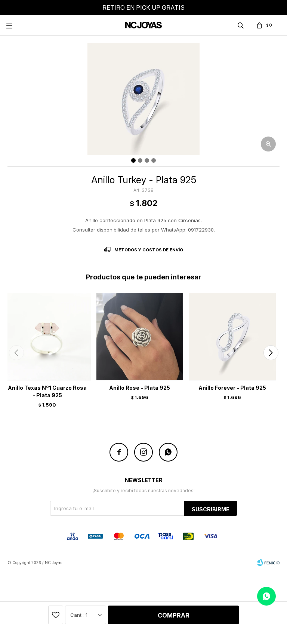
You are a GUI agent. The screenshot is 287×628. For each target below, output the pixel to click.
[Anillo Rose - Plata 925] (139, 336)
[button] (271, 352)
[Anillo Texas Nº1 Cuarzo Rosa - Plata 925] (47, 336)
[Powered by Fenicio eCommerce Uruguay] (268, 562)
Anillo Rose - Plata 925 (139, 388)
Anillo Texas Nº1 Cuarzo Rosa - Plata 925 (47, 391)
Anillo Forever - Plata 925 (232, 388)
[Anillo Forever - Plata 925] (232, 336)
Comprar (173, 615)
